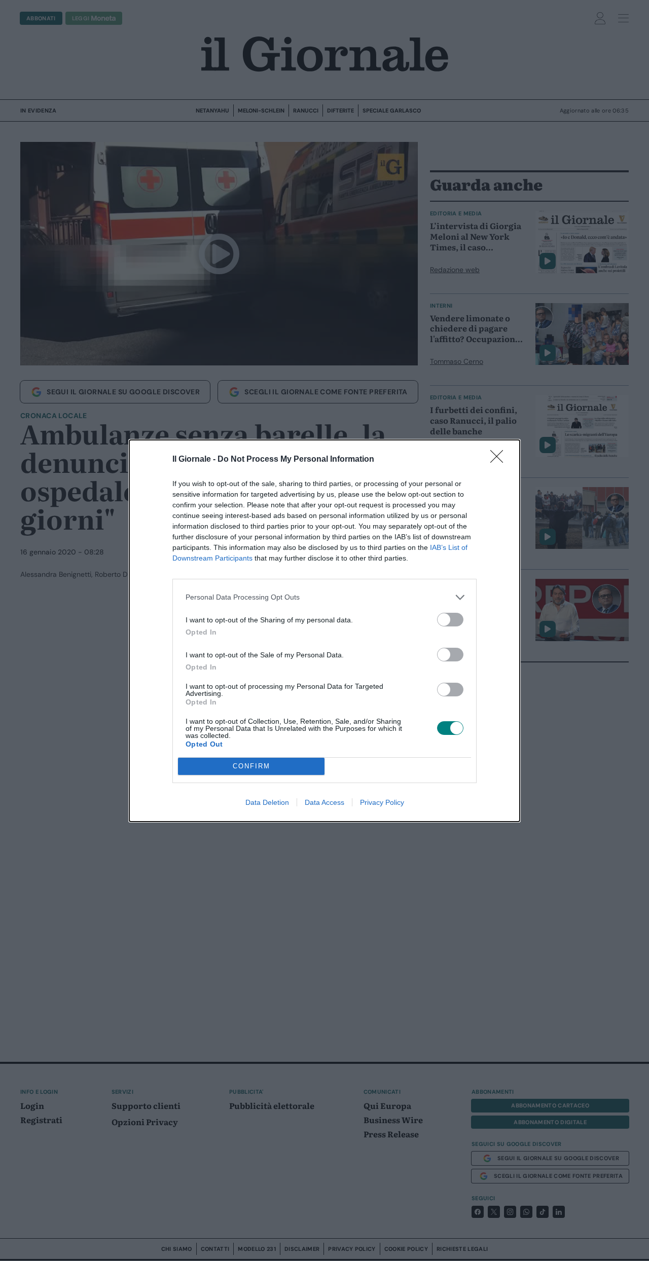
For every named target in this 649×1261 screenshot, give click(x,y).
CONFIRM (251, 766)
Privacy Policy (382, 802)
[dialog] (324, 631)
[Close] (500, 459)
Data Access (324, 802)
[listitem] (324, 597)
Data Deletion (267, 802)
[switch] (450, 619)
